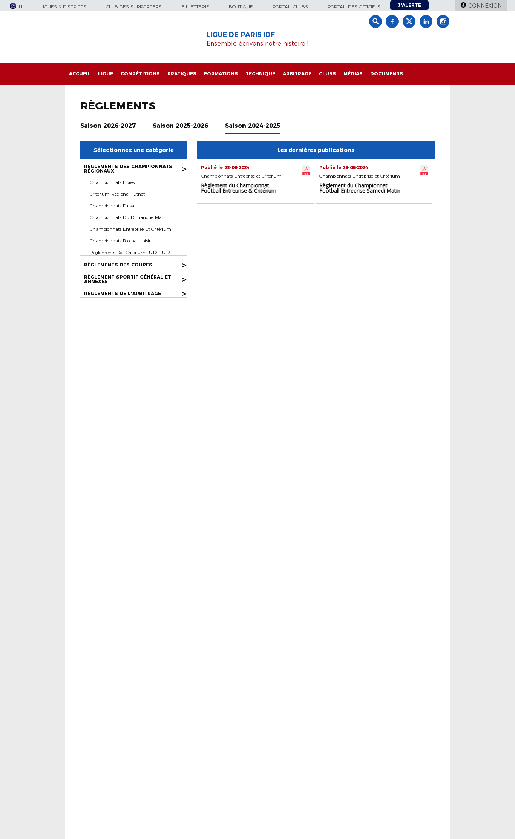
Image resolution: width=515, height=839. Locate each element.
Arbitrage (297, 74)
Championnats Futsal (112, 205)
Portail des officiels (354, 7)
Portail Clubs (290, 7)
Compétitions (140, 74)
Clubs (327, 74)
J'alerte (409, 5)
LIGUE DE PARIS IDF (241, 35)
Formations (221, 74)
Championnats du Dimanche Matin (128, 217)
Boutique (241, 7)
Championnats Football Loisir (120, 240)
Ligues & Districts (63, 7)
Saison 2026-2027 (108, 125)
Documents (386, 74)
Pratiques (181, 74)
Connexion (485, 5)
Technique (260, 74)
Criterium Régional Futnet (117, 194)
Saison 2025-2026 (180, 125)
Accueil (79, 74)
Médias (353, 74)
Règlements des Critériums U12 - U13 (130, 252)
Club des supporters (134, 7)
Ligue (105, 74)
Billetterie (195, 7)
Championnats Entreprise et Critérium (130, 229)
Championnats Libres (112, 182)
